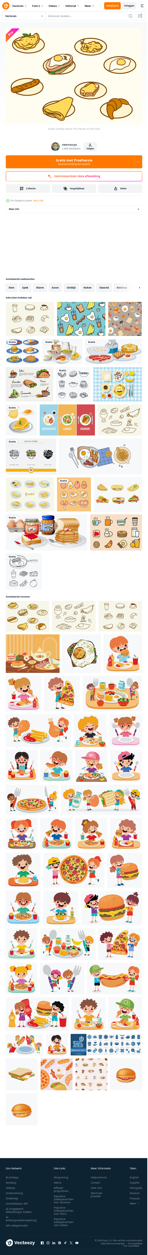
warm (40, 285)
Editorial (71, 6)
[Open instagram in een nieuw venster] (48, 1240)
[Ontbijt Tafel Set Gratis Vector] (117, 382)
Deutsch (132, 1191)
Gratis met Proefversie (74, 162)
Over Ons (96, 1186)
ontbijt (71, 285)
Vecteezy (11, 1180)
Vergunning (61, 1175)
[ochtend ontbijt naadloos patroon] (125, 317)
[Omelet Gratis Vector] (118, 493)
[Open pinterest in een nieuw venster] (59, 1240)
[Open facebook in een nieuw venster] (42, 1240)
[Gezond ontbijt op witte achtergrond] (46, 531)
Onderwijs (12, 1196)
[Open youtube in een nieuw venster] (76, 1240)
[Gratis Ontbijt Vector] (30, 317)
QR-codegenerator (17, 1223)
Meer (88, 6)
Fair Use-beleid (128, 1243)
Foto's (36, 6)
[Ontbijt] (23, 349)
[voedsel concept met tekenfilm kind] (123, 652)
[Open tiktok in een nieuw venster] (65, 1240)
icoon (55, 285)
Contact (95, 1180)
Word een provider (97, 1192)
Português (133, 1186)
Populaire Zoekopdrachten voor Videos (63, 1220)
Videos (53, 6)
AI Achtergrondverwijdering (21, 1216)
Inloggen (129, 5)
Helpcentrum (99, 1175)
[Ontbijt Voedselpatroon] (81, 317)
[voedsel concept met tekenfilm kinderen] (112, 692)
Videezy (10, 1186)
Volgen (90, 148)
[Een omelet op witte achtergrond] (21, 418)
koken (88, 285)
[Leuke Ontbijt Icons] (116, 531)
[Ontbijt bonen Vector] (100, 455)
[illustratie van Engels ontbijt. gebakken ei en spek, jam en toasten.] (33, 652)
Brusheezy (12, 1175)
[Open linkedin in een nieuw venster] (53, 1240)
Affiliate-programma (61, 1187)
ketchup (122, 285)
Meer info (14, 207)
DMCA (57, 1180)
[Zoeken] (130, 16)
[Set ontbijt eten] (62, 349)
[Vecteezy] (5, 5)
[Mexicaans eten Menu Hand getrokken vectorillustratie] (29, 382)
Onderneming (14, 1191)
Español (132, 1180)
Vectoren (17, 6)
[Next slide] (134, 285)
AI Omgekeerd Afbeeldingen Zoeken (19, 1208)
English (131, 1175)
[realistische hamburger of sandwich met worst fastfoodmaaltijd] (126, 1072)
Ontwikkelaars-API (17, 1201)
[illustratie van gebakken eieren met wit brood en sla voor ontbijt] (81, 652)
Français (132, 1196)
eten (11, 285)
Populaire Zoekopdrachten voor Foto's (63, 1208)
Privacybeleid (132, 1241)
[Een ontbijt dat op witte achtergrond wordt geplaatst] (113, 349)
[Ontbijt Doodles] (73, 382)
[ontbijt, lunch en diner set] (67, 418)
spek (25, 285)
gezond (104, 285)
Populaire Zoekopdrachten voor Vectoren (63, 1197)
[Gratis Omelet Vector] (30, 493)
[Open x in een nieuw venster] (71, 1240)
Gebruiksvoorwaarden (110, 1241)
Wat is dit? (38, 200)
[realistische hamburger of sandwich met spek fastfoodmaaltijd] (22, 1107)
